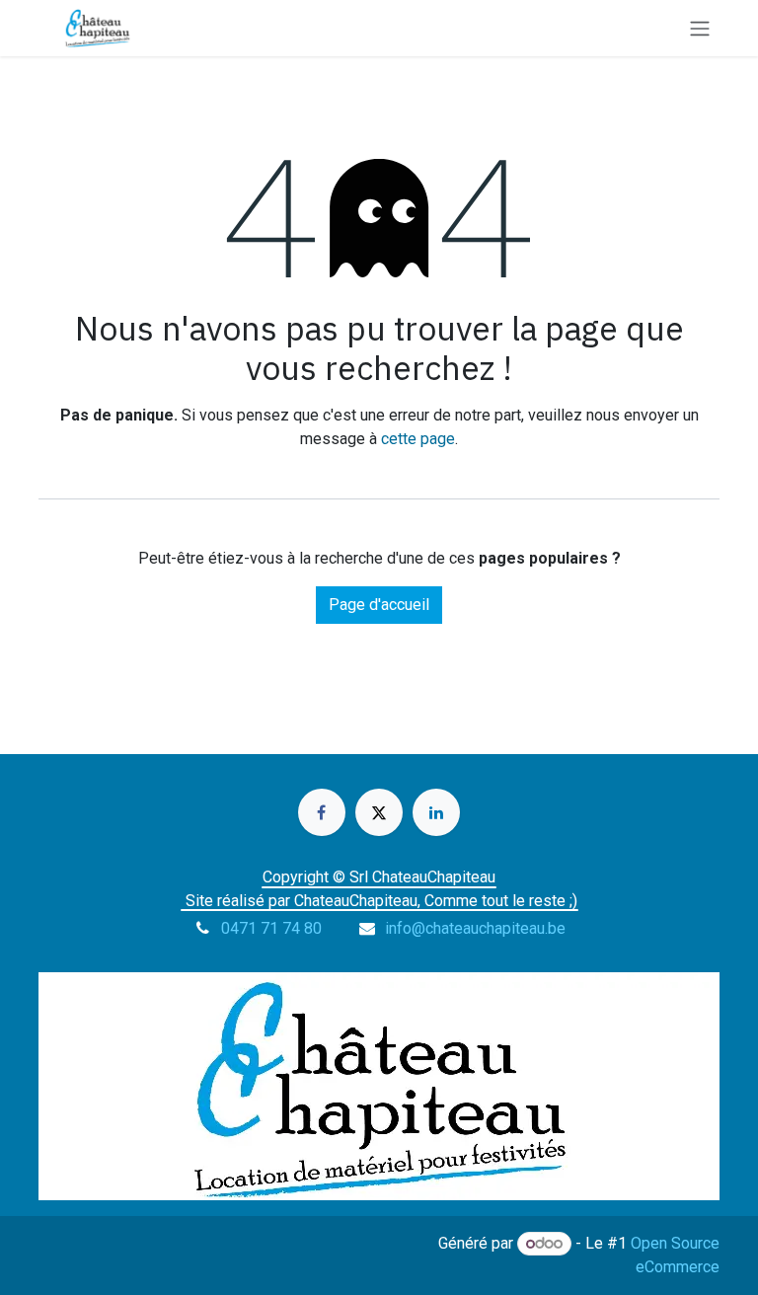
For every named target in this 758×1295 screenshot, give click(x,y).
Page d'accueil (379, 604)
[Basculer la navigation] (700, 28)
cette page (418, 438)
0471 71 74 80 (271, 928)
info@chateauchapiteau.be (475, 928)
